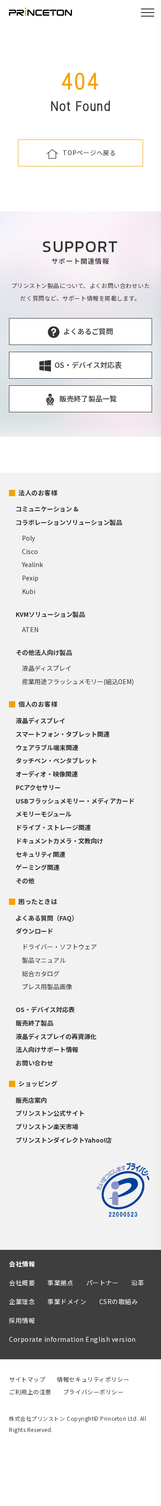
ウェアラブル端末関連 (47, 747)
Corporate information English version (72, 1339)
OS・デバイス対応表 (45, 1009)
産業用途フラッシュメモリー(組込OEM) (78, 681)
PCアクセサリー (38, 787)
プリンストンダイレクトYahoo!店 (64, 1139)
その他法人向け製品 (44, 652)
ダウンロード (34, 930)
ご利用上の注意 (30, 1392)
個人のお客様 (37, 703)
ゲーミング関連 (37, 867)
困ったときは (37, 901)
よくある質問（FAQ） (47, 917)
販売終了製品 (34, 1022)
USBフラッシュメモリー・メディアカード (75, 800)
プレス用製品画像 (47, 986)
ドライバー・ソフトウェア (59, 946)
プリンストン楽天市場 (47, 1126)
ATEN (30, 629)
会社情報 (22, 1263)
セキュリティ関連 (40, 854)
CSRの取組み (118, 1301)
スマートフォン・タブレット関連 (63, 733)
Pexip (30, 577)
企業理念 (22, 1301)
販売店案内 (31, 1100)
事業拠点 (60, 1282)
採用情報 (22, 1320)
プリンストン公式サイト (50, 1113)
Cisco (30, 551)
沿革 (137, 1282)
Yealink (32, 564)
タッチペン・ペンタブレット (56, 760)
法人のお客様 (37, 492)
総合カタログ (40, 973)
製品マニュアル (44, 960)
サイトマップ (27, 1379)
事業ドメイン (66, 1301)
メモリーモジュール (44, 813)
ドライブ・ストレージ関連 (53, 827)
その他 (25, 880)
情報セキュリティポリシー (93, 1379)
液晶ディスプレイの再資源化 (56, 1036)
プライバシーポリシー (93, 1392)
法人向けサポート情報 (47, 1049)
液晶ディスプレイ (47, 668)
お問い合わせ (34, 1062)
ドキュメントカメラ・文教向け (59, 840)
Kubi (28, 591)
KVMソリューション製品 (50, 614)
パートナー (102, 1282)
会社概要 (22, 1282)
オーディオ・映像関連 (47, 773)
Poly (28, 537)
